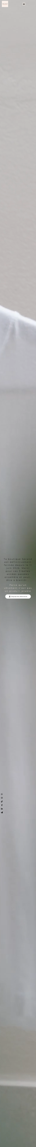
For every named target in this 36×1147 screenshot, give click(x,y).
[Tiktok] (2, 801)
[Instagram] (2, 798)
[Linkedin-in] (2, 809)
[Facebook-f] (2, 805)
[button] (24, 4)
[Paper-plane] (2, 812)
